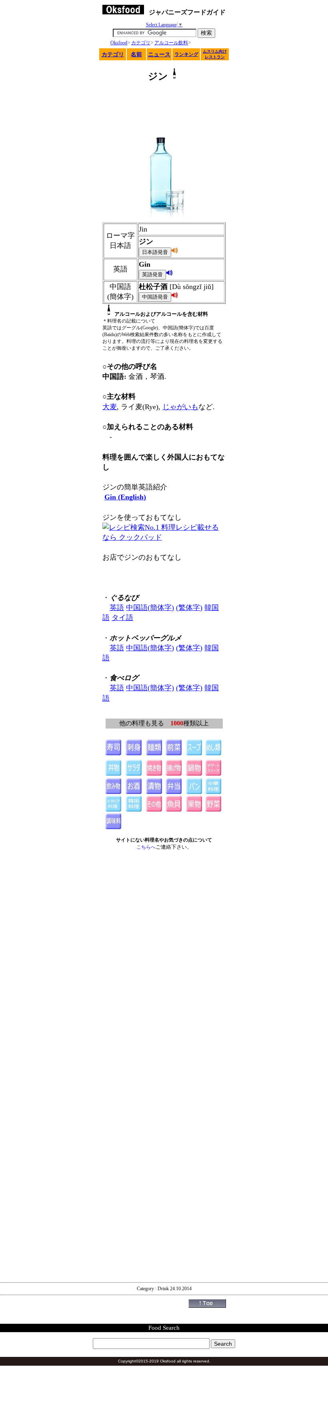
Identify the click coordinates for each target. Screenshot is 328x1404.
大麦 (109, 407)
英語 (117, 608)
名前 (136, 54)
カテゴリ (140, 43)
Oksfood (118, 43)
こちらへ (146, 847)
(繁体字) (189, 608)
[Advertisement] (164, 110)
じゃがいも (180, 407)
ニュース (159, 54)
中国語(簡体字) (150, 608)
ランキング (186, 54)
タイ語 (122, 618)
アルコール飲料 (171, 43)
